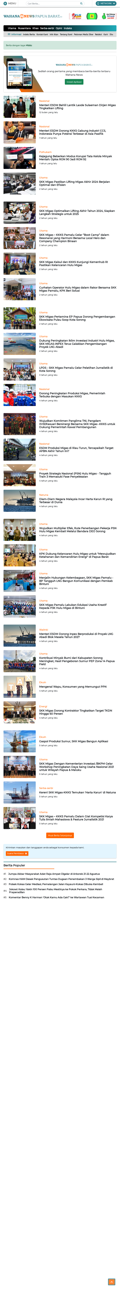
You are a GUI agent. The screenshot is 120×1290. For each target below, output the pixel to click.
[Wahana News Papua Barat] (33, 16)
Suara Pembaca (15, 853)
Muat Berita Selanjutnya (60, 835)
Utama (12, 28)
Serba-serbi (47, 28)
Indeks (68, 28)
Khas (35, 28)
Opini (59, 28)
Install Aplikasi (74, 81)
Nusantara (24, 28)
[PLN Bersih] (92, 15)
